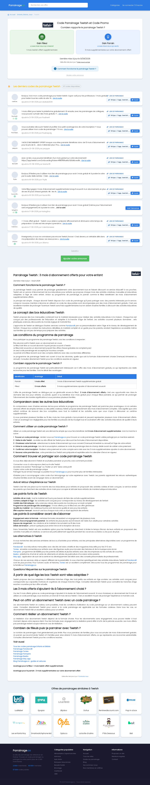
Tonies (62, 562)
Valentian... (14, 227)
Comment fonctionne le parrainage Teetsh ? (75, 68)
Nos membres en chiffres (93, 768)
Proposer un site (118, 753)
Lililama (14, 241)
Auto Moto (58, 759)
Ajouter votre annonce (75, 75)
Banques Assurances (62, 762)
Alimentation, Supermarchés (65, 753)
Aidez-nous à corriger (83, 62)
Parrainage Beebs (20, 656)
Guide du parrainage (91, 759)
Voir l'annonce (133, 208)
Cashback (58, 771)
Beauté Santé (59, 765)
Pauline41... (15, 116)
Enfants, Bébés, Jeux (24, 14)
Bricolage (58, 768)
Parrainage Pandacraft (22, 649)
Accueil (12, 14)
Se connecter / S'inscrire (132, 5)
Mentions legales (118, 756)
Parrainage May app (22, 659)
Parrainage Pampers (22, 654)
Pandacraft (70, 325)
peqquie (14, 148)
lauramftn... (14, 194)
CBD (56, 774)
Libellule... (15, 101)
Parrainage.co (60, 437)
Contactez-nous (83, 676)
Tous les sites (88, 756)
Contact (115, 759)
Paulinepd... (14, 133)
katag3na (15, 210)
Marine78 (14, 164)
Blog (84, 762)
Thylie (15, 179)
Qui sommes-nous (90, 765)
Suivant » (75, 251)
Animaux (57, 756)
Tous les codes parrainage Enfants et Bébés (31, 646)
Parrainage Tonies (20, 651)
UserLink (15, 97)
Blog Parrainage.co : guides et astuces (29, 661)
